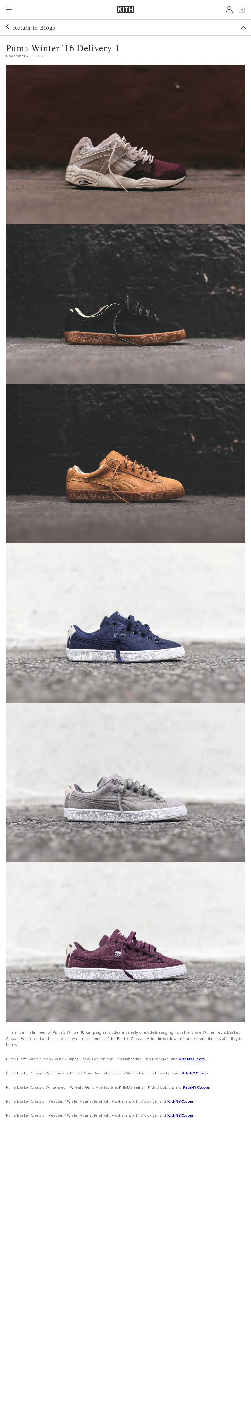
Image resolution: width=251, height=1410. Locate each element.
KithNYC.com (192, 1059)
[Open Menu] (9, 9)
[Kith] (125, 9)
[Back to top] (243, 27)
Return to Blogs (34, 27)
